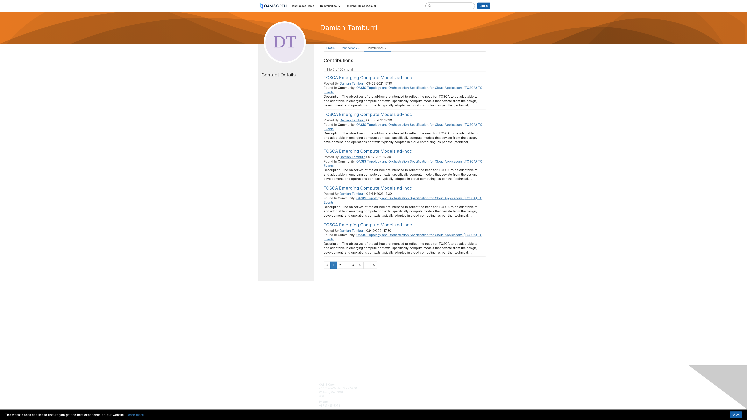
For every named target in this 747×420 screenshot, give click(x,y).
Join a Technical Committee (392, 396)
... (367, 265)
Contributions (375, 48)
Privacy (436, 388)
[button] (330, 6)
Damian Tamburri (352, 83)
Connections (349, 48)
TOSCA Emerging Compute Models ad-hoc (368, 77)
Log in (484, 5)
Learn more (135, 415)
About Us (437, 384)
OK (737, 414)
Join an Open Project (388, 390)
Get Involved (383, 384)
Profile (330, 48)
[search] (429, 6)
